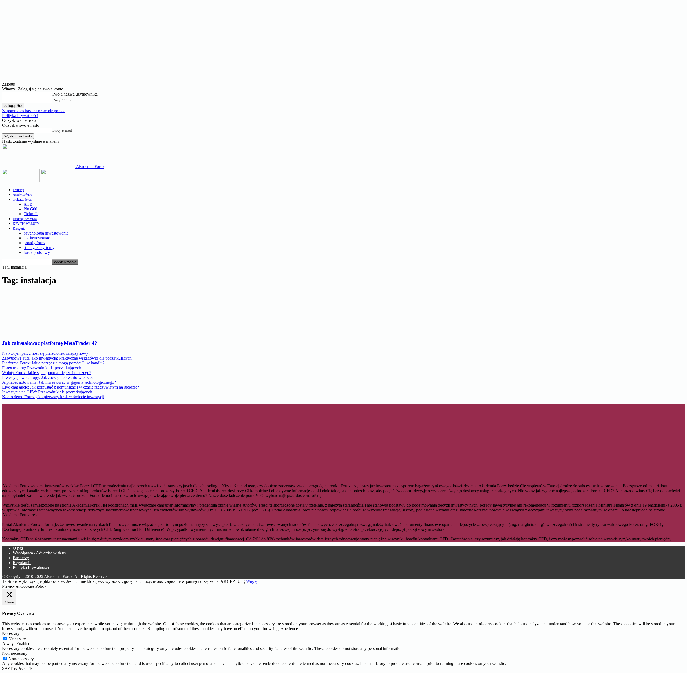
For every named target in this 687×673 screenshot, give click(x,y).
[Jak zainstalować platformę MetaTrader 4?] (45, 332)
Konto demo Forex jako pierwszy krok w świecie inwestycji (53, 396)
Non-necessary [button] (14, 653)
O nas (18, 548)
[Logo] (21, 180)
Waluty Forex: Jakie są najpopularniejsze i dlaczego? (46, 372)
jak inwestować (37, 238)
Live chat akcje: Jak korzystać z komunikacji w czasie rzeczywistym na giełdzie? (70, 387)
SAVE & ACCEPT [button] (18, 668)
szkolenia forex (22, 195)
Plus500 (30, 209)
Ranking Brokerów (25, 219)
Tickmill (31, 213)
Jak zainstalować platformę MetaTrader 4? (49, 343)
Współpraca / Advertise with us (39, 553)
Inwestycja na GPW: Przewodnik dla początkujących (47, 392)
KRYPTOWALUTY (26, 224)
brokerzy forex (22, 200)
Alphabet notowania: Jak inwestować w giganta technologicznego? (59, 382)
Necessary (17, 639)
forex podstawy (37, 252)
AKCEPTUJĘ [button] (232, 581)
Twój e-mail (62, 130)
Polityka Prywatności (20, 115)
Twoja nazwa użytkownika (75, 94)
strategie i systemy (39, 247)
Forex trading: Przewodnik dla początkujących (41, 367)
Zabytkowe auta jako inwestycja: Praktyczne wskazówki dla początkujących (67, 358)
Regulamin (22, 562)
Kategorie (19, 229)
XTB (28, 204)
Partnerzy (21, 557)
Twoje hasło (62, 99)
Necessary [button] (11, 633)
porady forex (34, 242)
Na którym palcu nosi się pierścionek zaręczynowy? (46, 353)
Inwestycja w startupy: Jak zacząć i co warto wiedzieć (47, 377)
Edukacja (18, 190)
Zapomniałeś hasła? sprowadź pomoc (33, 110)
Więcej (252, 581)
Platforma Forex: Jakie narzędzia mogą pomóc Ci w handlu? (53, 363)
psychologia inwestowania (46, 233)
